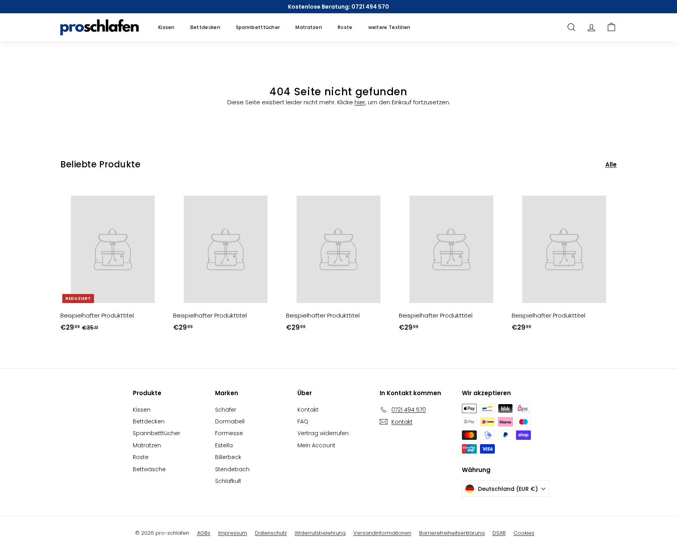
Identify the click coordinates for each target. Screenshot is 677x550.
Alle (611, 164)
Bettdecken (205, 27)
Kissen (166, 27)
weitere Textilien (389, 27)
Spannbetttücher (258, 27)
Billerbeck (228, 457)
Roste (345, 27)
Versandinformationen (382, 533)
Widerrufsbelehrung (320, 533)
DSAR (499, 533)
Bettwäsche (149, 469)
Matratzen (308, 27)
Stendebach (232, 469)
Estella (224, 445)
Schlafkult (228, 481)
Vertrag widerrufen (323, 433)
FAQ (302, 421)
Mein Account (316, 445)
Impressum (232, 533)
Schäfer (225, 410)
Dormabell (229, 421)
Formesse (229, 433)
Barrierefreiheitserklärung (452, 533)
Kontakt (308, 410)
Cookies (524, 533)
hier (360, 102)
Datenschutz (271, 533)
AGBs (203, 533)
